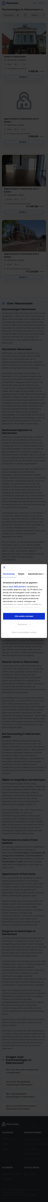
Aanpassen (22, 624)
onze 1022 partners (17, 587)
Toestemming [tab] (9, 574)
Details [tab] (21, 574)
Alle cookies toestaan (24, 616)
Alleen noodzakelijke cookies (24, 632)
